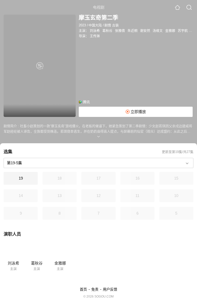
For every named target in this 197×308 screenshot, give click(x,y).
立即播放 (138, 111)
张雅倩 (120, 30)
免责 (94, 289)
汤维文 (158, 30)
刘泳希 (95, 30)
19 (21, 178)
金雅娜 (170, 30)
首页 (83, 289)
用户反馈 (110, 289)
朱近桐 (132, 30)
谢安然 (145, 30)
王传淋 (95, 36)
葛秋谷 (107, 30)
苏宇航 (183, 30)
